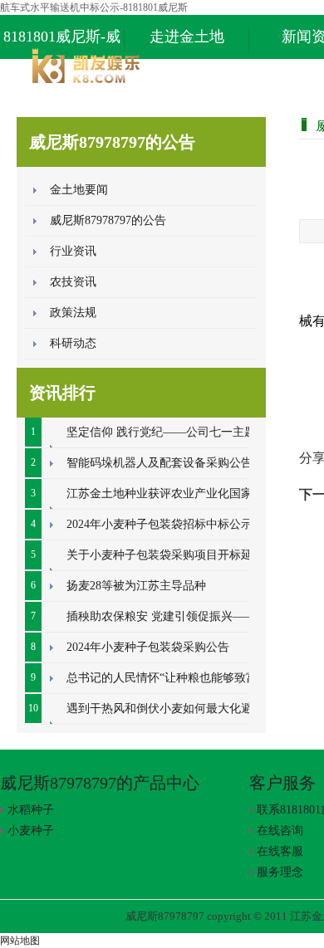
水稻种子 (30, 810)
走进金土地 (187, 36)
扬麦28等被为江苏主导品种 (136, 585)
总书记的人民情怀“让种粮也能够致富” (164, 678)
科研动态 (73, 343)
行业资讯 (73, 251)
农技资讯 (73, 282)
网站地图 (20, 940)
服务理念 (280, 872)
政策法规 (73, 312)
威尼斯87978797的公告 (108, 220)
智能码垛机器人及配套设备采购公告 (159, 463)
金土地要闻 (79, 189)
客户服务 (282, 783)
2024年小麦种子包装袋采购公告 (147, 647)
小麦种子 (30, 830)
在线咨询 (280, 830)
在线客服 (280, 851)
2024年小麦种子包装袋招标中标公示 (159, 524)
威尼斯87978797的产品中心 (99, 783)
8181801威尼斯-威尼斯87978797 (61, 43)
